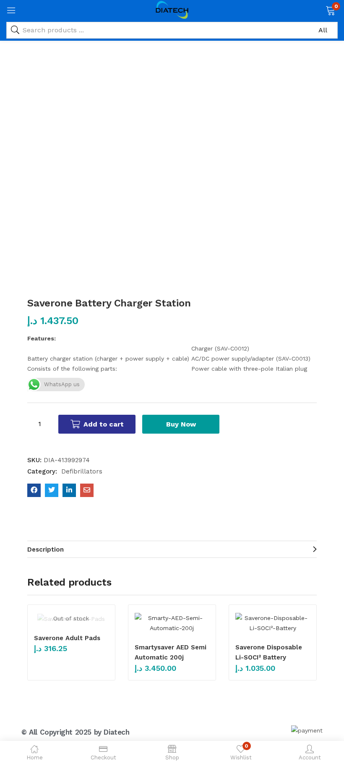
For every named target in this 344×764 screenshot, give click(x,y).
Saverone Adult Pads (67, 638)
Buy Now (181, 424)
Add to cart (103, 424)
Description (45, 549)
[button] (330, 9)
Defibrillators (81, 471)
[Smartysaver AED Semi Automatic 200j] (172, 623)
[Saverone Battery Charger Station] (34, 490)
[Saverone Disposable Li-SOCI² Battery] (272, 623)
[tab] (172, 549)
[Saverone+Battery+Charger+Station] (51, 490)
